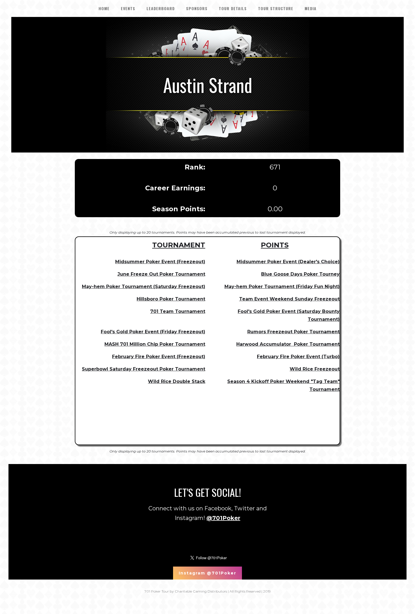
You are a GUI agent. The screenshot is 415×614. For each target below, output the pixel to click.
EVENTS (128, 8)
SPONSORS (196, 8)
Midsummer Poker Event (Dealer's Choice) (288, 261)
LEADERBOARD (161, 8)
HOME (104, 8)
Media (310, 8)
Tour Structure (275, 8)
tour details (233, 8)
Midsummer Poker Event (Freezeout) (160, 261)
